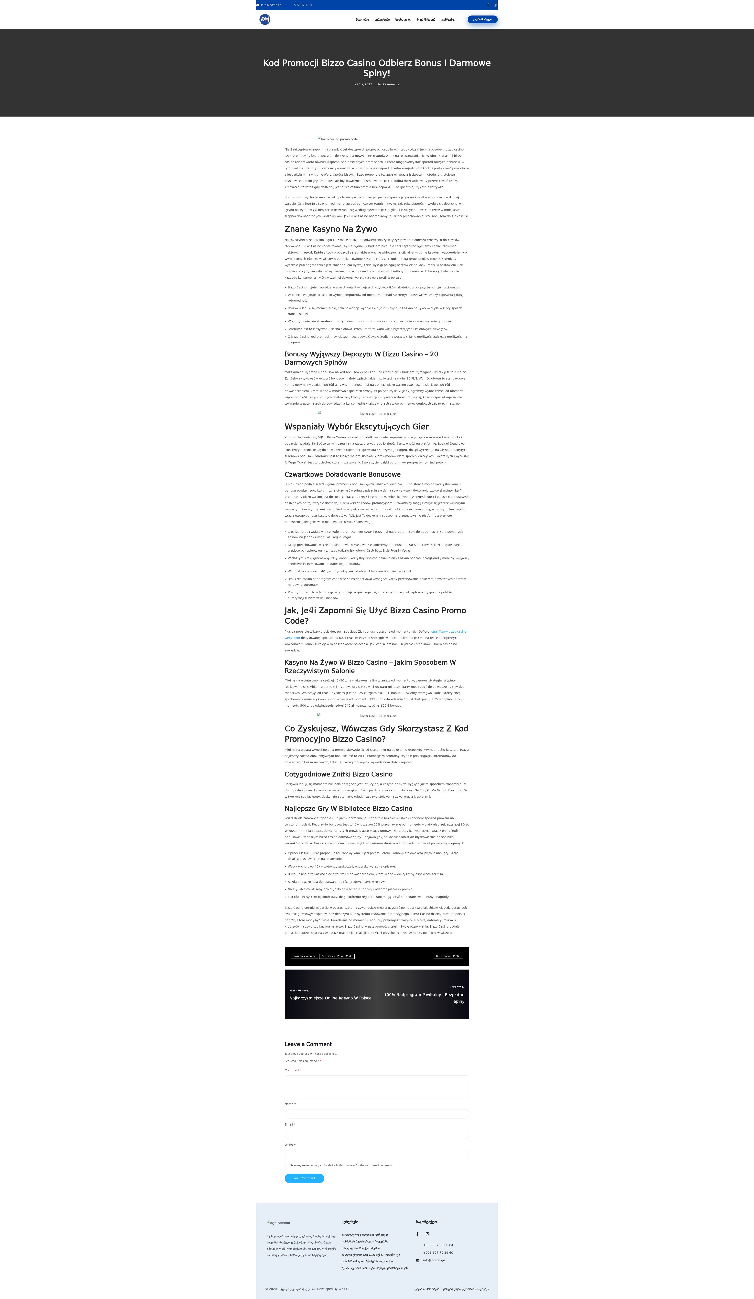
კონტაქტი (448, 19)
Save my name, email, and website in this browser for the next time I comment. (341, 1165)
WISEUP (344, 1289)
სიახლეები (403, 19)
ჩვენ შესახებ (426, 19)
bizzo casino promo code (336, 956)
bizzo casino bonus (304, 956)
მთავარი (362, 19)
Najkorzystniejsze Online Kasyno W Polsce (331, 998)
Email (290, 1124)
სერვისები (382, 19)
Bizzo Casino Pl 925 (448, 956)
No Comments (388, 84)
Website (290, 1145)
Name (290, 1104)
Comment (293, 1070)
